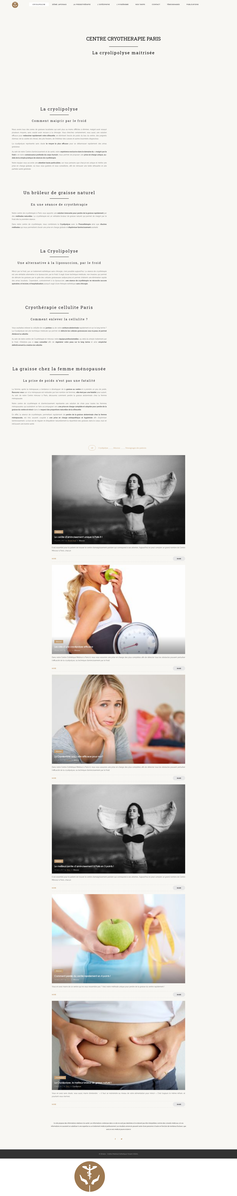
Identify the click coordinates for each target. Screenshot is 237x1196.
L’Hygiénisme (123, 4)
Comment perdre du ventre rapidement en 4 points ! (82, 976)
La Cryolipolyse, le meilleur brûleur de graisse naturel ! (83, 1082)
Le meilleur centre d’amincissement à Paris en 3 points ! (84, 866)
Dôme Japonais (59, 4)
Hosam (68, 760)
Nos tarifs (140, 4)
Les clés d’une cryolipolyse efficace (73, 646)
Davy (68, 870)
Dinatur (68, 650)
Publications (193, 4)
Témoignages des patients (135, 448)
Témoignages (173, 4)
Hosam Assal (72, 541)
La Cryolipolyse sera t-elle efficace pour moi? (78, 756)
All (92, 448)
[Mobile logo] (89, 1194)
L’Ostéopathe (104, 4)
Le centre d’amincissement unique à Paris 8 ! (78, 537)
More (54, 558)
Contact (156, 4)
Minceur (116, 448)
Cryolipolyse (39, 4)
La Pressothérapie (82, 4)
